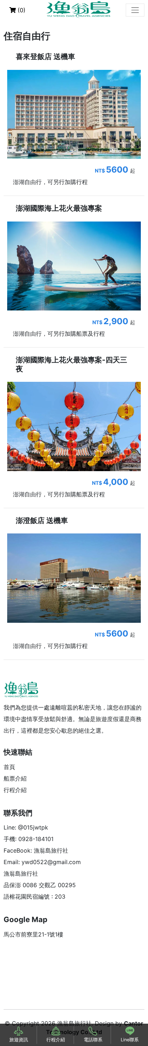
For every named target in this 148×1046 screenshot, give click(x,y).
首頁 (9, 766)
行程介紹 (15, 790)
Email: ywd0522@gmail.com (42, 862)
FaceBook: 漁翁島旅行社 (36, 850)
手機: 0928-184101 (29, 838)
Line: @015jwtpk (26, 827)
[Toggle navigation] (135, 10)
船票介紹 (15, 778)
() (21, 10)
